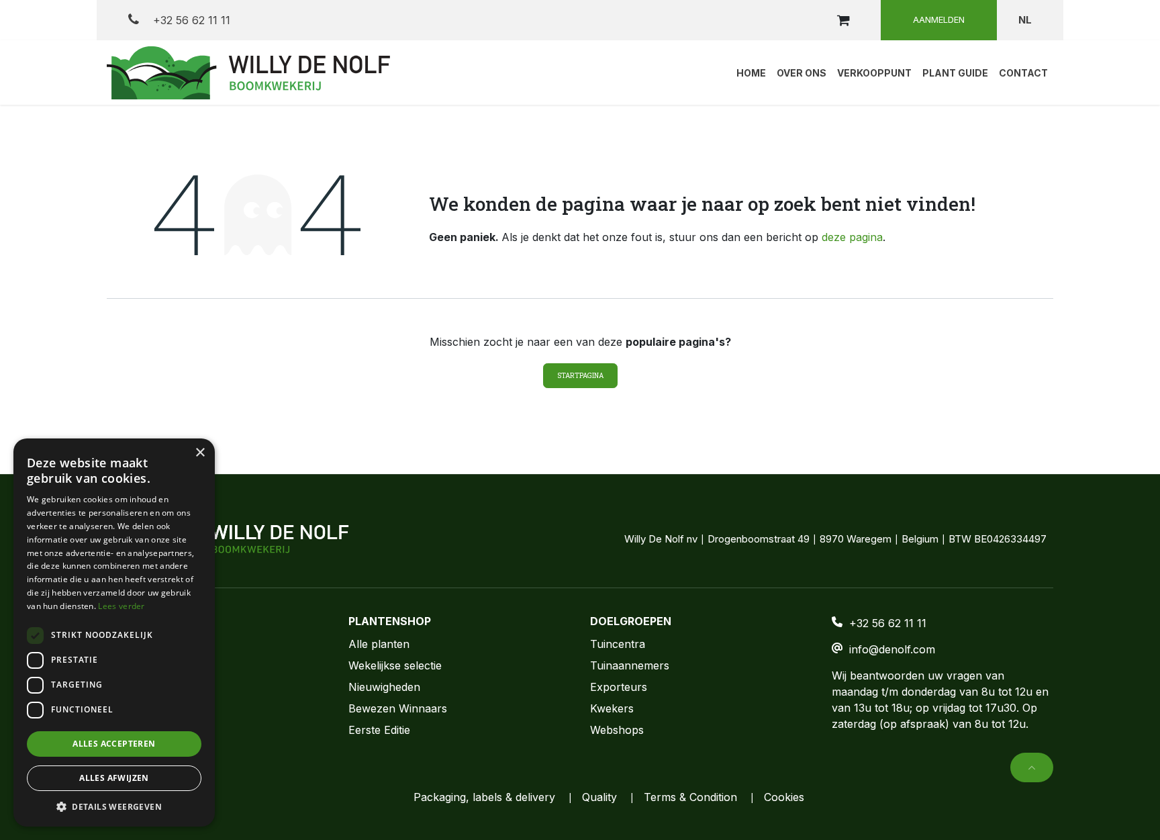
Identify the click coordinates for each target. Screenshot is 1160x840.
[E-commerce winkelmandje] (843, 20)
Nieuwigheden (384, 687)
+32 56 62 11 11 (190, 20)
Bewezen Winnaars (397, 708)
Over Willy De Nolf (154, 644)
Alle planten (378, 644)
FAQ (117, 708)
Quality (599, 797)
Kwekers (612, 708)
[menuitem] (751, 72)
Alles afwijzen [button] (114, 778)
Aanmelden (939, 19)
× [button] (200, 453)
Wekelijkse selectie (395, 665)
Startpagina (580, 375)
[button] (1031, 767)
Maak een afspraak (156, 687)
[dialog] (114, 632)
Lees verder (121, 606)
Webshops (617, 730)
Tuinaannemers (629, 665)
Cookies (784, 797)
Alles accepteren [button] (113, 743)
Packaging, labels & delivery (484, 797)
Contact (126, 665)
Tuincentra (617, 644)
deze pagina (852, 237)
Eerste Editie (379, 730)
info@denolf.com (892, 649)
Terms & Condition (690, 797)
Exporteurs (618, 687)
